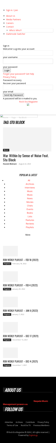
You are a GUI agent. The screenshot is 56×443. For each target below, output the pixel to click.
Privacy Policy (9, 77)
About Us (10, 15)
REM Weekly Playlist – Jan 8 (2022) (20, 310)
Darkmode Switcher (15, 33)
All (29, 180)
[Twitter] (15, 39)
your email (8, 91)
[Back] (4, 42)
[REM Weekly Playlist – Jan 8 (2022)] (28, 302)
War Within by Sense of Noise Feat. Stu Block (26, 157)
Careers (10, 23)
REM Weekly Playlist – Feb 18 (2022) (20, 260)
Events (30, 209)
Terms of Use (12, 425)
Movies (29, 202)
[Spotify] (11, 39)
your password (10, 66)
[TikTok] (13, 39)
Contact (10, 26)
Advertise (9, 422)
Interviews (30, 187)
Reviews (30, 223)
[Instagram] (6, 39)
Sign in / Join (12, 10)
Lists (30, 216)
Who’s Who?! (15, 30)
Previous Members (41, 425)
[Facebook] (4, 39)
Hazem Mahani (10, 164)
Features (30, 220)
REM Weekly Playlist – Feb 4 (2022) (20, 285)
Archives (30, 184)
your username (10, 57)
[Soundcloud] (8, 39)
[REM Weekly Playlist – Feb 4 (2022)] (28, 276)
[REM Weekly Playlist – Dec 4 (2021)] (28, 352)
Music (6, 150)
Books (30, 213)
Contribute (30, 422)
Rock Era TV (26, 425)
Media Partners (13, 19)
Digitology (33, 435)
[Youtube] (17, 39)
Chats (30, 205)
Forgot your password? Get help (18, 73)
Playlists (30, 227)
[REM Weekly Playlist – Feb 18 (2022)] (28, 251)
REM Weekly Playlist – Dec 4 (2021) (20, 361)
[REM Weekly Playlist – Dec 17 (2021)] (28, 327)
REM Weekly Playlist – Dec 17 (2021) (20, 336)
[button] (5, 110)
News (30, 198)
